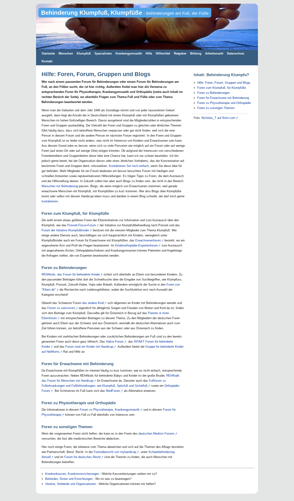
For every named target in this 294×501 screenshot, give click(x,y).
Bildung (195, 53)
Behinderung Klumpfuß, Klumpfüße (125, 12)
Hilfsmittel (163, 53)
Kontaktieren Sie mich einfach (129, 166)
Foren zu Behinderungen (213, 92)
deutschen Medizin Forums (157, 433)
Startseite (48, 53)
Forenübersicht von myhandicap (115, 452)
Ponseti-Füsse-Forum (81, 225)
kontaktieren (50, 201)
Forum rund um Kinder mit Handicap (89, 346)
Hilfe (149, 53)
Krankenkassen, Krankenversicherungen (72, 473)
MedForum (113, 390)
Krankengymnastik (129, 53)
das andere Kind (93, 303)
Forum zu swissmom (61, 308)
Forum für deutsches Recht (82, 457)
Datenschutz (235, 53)
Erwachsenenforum (148, 240)
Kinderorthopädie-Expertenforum (136, 245)
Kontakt (47, 61)
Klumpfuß (84, 53)
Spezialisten (103, 53)
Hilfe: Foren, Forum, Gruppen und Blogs (223, 82)
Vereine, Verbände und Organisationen (70, 484)
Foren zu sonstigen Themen (216, 108)
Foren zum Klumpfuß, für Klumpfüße (221, 87)
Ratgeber (180, 53)
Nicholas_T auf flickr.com (218, 118)
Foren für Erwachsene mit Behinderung (223, 98)
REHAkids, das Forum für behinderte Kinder (71, 274)
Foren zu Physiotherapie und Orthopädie (224, 103)
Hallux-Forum (115, 341)
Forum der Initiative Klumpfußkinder (65, 230)
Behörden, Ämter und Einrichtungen (69, 479)
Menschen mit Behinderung (60, 186)
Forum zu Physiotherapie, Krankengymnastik (110, 409)
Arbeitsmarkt (214, 53)
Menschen (66, 53)
